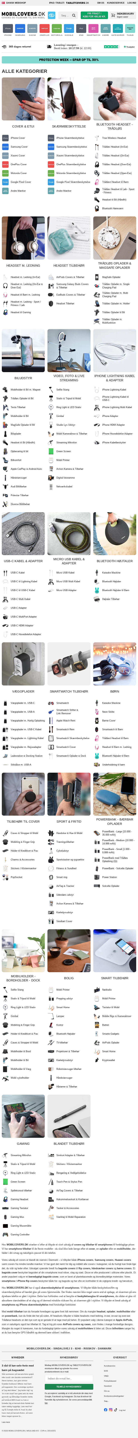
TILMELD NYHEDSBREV (68, 1387)
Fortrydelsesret (110, 1381)
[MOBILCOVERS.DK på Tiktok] (115, 1411)
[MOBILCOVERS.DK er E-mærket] (51, 15)
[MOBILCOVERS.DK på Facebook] (105, 1411)
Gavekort (108, 1386)
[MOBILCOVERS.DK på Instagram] (110, 1411)
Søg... (106, 1401)
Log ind (131, 3)
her (46, 1403)
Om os (100, 3)
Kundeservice (116, 3)
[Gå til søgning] (74, 15)
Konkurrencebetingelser (114, 1396)
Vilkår (106, 1376)
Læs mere (6, 1422)
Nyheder (18, 1357)
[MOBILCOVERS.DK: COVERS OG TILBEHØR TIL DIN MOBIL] (23, 15)
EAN (106, 1371)
